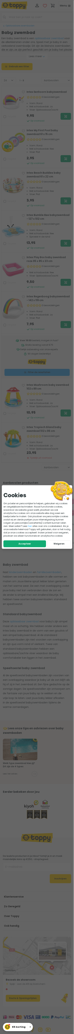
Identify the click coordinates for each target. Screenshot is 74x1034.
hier (30, 526)
